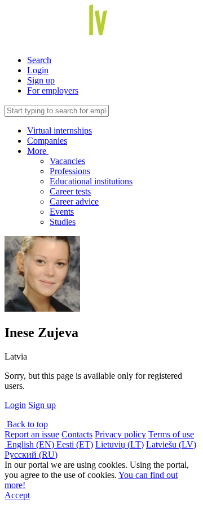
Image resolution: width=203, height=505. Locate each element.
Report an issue (32, 434)
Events (62, 211)
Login (37, 70)
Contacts (76, 434)
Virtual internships (59, 130)
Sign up (41, 80)
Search (39, 60)
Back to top (26, 424)
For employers (52, 90)
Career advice (74, 201)
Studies (63, 222)
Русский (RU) (31, 454)
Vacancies (67, 161)
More (37, 151)
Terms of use (171, 434)
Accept (17, 495)
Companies (47, 140)
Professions (70, 171)
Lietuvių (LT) (119, 444)
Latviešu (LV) (171, 444)
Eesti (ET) (74, 444)
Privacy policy (120, 434)
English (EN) (30, 444)
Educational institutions (91, 181)
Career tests (70, 191)
